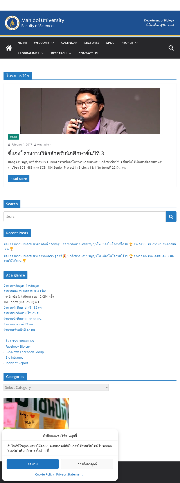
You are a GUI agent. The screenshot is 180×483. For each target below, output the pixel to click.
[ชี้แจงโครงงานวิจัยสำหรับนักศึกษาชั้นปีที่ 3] (90, 111)
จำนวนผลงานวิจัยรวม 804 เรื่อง (25, 291)
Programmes (28, 53)
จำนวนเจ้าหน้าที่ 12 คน (19, 330)
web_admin (44, 144)
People (127, 43)
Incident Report (16, 363)
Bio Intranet (14, 357)
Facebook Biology (18, 346)
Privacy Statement (69, 474)
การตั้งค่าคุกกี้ (87, 464)
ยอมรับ (33, 464)
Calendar (69, 43)
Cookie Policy (44, 474)
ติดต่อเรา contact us (19, 341)
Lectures (91, 43)
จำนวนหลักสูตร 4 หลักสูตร (22, 285)
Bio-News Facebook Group (24, 352)
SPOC (110, 43)
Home (22, 43)
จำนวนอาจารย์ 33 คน (18, 324)
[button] (51, 43)
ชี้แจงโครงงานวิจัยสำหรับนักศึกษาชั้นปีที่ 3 (56, 153)
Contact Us (88, 53)
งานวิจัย (14, 136)
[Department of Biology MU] (9, 48)
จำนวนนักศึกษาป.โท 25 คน (22, 313)
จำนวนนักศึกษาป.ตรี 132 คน (23, 307)
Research (59, 53)
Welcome (41, 43)
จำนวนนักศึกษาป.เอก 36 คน (22, 319)
